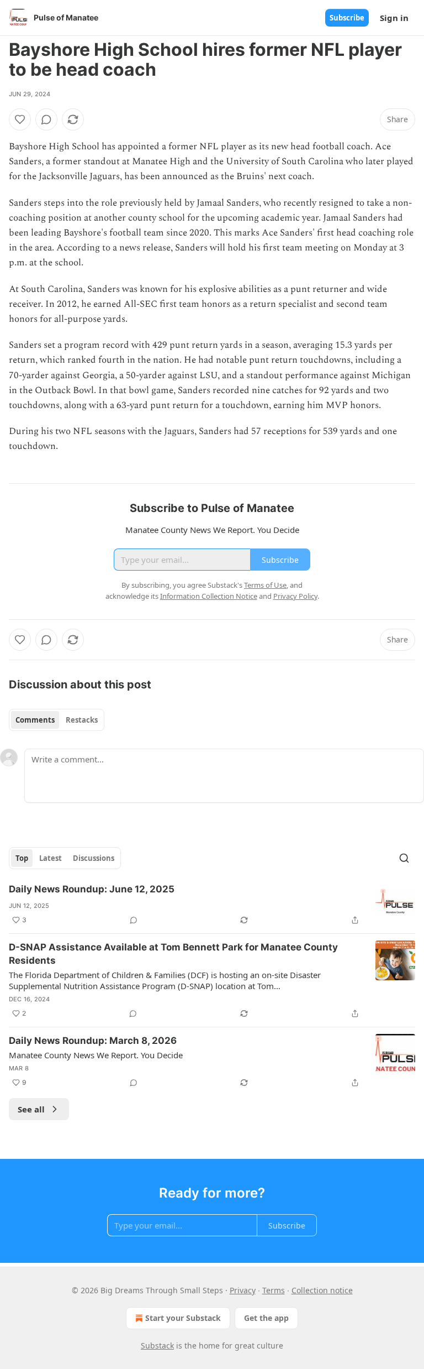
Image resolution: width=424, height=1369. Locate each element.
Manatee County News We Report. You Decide (96, 1054)
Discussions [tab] (93, 858)
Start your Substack (183, 1318)
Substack (157, 1345)
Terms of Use (265, 585)
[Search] (404, 858)
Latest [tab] (50, 858)
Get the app (266, 1318)
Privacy (243, 1290)
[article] (212, 904)
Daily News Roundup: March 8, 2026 (93, 1040)
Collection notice (322, 1290)
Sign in (394, 17)
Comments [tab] (35, 720)
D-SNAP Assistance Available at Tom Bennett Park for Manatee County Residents (173, 954)
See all (31, 1109)
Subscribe (347, 18)
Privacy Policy (295, 596)
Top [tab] (21, 858)
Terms (273, 1290)
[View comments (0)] (46, 119)
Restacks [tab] (82, 720)
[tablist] (56, 720)
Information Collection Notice (208, 596)
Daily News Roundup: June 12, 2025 (91, 889)
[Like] (20, 119)
